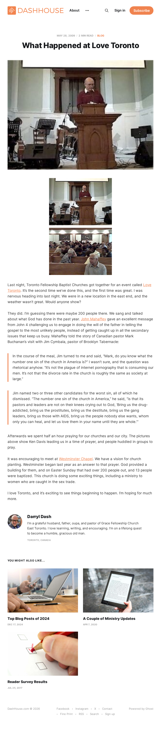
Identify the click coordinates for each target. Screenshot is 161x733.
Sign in (119, 10)
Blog (100, 35)
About (74, 10)
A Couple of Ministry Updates (109, 619)
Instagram (81, 708)
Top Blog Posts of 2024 (28, 619)
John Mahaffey (93, 319)
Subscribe (142, 10)
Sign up (110, 714)
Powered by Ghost (141, 708)
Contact (107, 708)
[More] (87, 10)
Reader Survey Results (27, 682)
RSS (81, 714)
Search (94, 714)
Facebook (63, 708)
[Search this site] (107, 10)
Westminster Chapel (76, 459)
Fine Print (66, 714)
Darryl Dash (39, 516)
